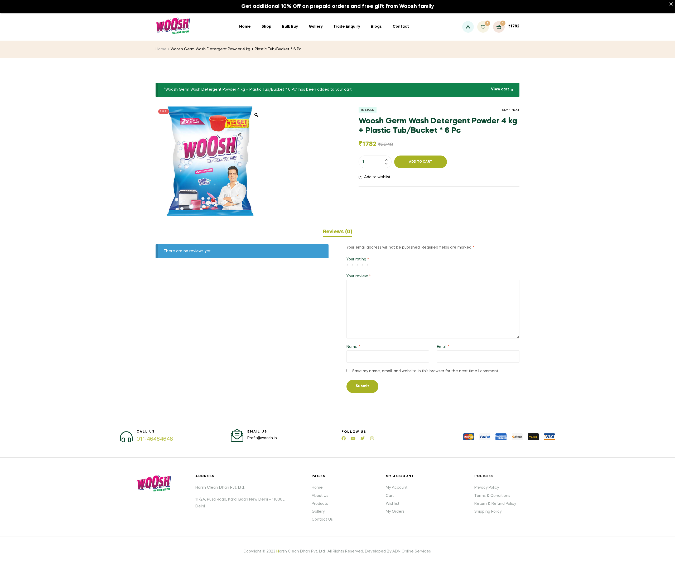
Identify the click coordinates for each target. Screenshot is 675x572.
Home (245, 26)
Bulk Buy (290, 26)
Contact (401, 26)
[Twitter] (362, 438)
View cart (500, 89)
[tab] (337, 232)
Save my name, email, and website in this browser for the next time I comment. (425, 371)
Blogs (376, 26)
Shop (266, 26)
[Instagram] (372, 438)
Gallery (316, 26)
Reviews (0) (337, 232)
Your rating (357, 259)
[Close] (671, 4)
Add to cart (420, 161)
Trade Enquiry (346, 26)
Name (353, 347)
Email (443, 347)
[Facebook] (343, 438)
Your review (358, 276)
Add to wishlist (377, 177)
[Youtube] (353, 438)
